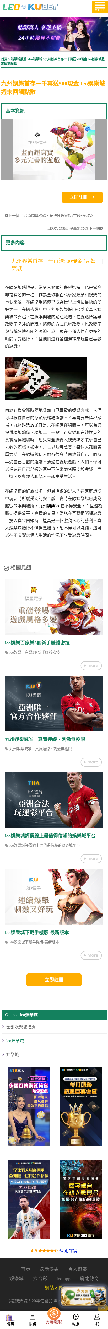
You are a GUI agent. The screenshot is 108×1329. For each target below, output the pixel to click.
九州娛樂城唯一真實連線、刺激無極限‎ (45, 739)
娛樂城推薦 (18, 59)
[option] (54, 150)
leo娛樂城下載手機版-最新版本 (37, 932)
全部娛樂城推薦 (21, 1027)
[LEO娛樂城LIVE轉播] (28, 1108)
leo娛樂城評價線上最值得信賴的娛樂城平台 (50, 835)
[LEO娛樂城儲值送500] (28, 1201)
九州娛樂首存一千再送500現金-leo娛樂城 (54, 264)
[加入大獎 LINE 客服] (83, 1296)
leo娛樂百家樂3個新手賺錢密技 (37, 642)
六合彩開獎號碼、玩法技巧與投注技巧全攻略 (51, 216)
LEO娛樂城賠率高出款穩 (73, 228)
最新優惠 (49, 1269)
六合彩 (40, 1278)
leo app (64, 1278)
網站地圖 (54, 1288)
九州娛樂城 (23, 425)
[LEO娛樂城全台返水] (81, 1201)
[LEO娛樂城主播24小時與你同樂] (81, 1108)
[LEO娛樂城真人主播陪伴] (54, 34)
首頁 (4, 59)
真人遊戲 (77, 1269)
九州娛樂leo (49, 506)
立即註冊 (78, 197)
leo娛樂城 (35, 59)
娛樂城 (12, 1055)
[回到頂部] (103, 1307)
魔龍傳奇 (89, 1278)
